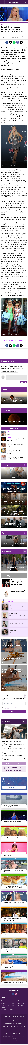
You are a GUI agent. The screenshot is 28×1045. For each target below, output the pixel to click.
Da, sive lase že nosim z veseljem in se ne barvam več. (14, 745)
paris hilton (7, 340)
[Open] (3, 2)
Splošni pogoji (21, 1026)
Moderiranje (10, 1020)
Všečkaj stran (15, 787)
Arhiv (24, 721)
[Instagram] (16, 994)
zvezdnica (20, 340)
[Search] (26, 2)
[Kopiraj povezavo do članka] (21, 42)
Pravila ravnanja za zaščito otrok (14, 1030)
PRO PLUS (22, 1016)
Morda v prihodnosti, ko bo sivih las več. (14, 752)
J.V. (5, 37)
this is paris (14, 340)
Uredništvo (15, 1016)
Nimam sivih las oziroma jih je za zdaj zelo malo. (14, 758)
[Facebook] (6, 42)
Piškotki (18, 1020)
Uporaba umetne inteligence (14, 1033)
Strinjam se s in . (14, 707)
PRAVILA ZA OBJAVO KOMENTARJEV (9, 371)
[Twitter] (10, 42)
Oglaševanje (6, 1016)
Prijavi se (23, 382)
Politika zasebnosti (9, 1026)
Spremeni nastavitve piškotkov (14, 1023)
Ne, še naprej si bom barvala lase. (13, 756)
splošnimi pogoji (15, 707)
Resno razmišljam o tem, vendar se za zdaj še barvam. (14, 749)
